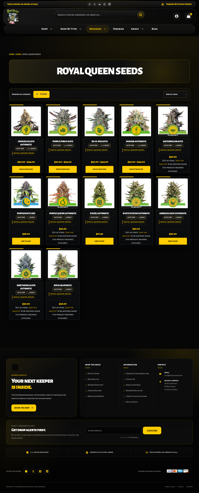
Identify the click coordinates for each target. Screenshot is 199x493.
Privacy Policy (132, 402)
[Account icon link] (176, 16)
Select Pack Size (26, 169)
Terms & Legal (170, 486)
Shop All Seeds (93, 374)
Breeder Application (134, 391)
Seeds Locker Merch (96, 396)
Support (189, 486)
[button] (50, 29)
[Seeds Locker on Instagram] (26, 471)
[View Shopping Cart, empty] (188, 16)
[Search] (140, 15)
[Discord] (109, 4)
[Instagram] (89, 4)
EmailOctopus (134, 437)
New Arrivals (93, 379)
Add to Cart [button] (26, 241)
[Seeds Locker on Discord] (47, 471)
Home (11, 54)
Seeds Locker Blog (133, 385)
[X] (94, 4)
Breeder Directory (95, 385)
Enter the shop (21, 408)
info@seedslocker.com (173, 375)
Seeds (18, 54)
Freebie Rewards (95, 391)
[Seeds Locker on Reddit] (40, 471)
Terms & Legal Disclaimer (136, 396)
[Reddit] (99, 4)
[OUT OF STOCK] (173, 121)
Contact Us (130, 379)
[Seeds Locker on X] (33, 471)
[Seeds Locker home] (15, 367)
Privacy (181, 486)
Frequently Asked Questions (137, 374)
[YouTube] (104, 4)
